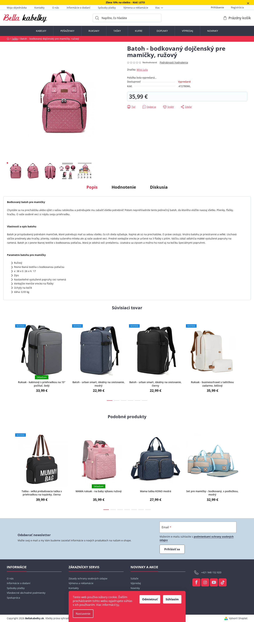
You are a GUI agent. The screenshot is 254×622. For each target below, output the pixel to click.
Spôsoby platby (107, 7)
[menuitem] (41, 31)
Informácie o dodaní (78, 7)
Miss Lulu (142, 69)
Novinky (135, 588)
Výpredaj (136, 583)
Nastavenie (83, 614)
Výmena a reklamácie (135, 7)
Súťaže (134, 578)
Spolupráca (13, 597)
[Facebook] (196, 582)
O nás (55, 7)
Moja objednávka (17, 7)
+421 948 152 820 (211, 572)
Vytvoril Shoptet (238, 618)
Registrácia (237, 7)
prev (9, 359)
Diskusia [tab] (159, 187)
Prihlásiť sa (172, 549)
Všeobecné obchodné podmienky (26, 592)
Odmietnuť (150, 599)
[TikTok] (223, 582)
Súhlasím (172, 599)
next (244, 359)
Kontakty (39, 7)
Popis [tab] (92, 187)
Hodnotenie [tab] (124, 187)
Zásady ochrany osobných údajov (88, 578)
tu (117, 605)
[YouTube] (214, 582)
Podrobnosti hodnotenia (174, 62)
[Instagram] (205, 582)
